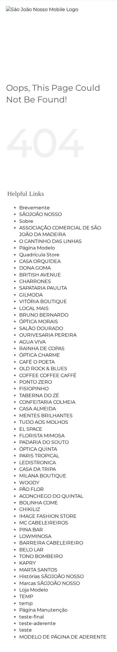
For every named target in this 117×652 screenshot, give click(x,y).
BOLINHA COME (38, 503)
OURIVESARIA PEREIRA (47, 335)
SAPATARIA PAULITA (43, 288)
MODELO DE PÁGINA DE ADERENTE (62, 637)
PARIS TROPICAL (39, 456)
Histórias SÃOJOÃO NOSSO (51, 576)
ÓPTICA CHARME (39, 355)
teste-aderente (37, 623)
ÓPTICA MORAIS (38, 321)
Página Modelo (37, 248)
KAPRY (27, 563)
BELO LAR (31, 550)
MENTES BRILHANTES (46, 415)
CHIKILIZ (29, 509)
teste (25, 630)
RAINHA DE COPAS (41, 348)
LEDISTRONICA (37, 462)
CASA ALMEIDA (37, 409)
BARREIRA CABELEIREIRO (51, 543)
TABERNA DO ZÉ (39, 395)
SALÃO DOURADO (41, 328)
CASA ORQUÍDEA (40, 261)
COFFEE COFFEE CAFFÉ (47, 375)
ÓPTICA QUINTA (38, 449)
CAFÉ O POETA (37, 362)
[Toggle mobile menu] (106, 18)
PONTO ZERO (35, 382)
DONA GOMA (35, 268)
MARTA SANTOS (38, 570)
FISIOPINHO (34, 388)
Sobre (26, 221)
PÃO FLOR (31, 489)
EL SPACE (30, 429)
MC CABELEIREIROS (43, 523)
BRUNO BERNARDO (43, 315)
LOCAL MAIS (34, 308)
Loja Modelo (33, 590)
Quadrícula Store (39, 255)
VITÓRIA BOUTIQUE (43, 301)
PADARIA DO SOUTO (44, 442)
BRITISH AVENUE (40, 275)
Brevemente (34, 208)
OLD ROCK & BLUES (43, 368)
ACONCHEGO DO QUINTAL (51, 496)
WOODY (29, 482)
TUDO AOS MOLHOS (43, 422)
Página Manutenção (43, 610)
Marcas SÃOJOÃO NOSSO (49, 583)
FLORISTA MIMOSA (41, 435)
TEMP (26, 596)
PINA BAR (31, 530)
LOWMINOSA (35, 536)
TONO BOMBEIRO (41, 556)
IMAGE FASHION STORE (47, 516)
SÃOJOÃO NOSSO (40, 214)
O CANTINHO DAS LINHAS (50, 241)
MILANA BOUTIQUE (42, 476)
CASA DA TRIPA (37, 469)
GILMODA (31, 295)
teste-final (31, 617)
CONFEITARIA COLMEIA (47, 402)
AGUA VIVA (32, 342)
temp (26, 603)
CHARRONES (35, 281)
